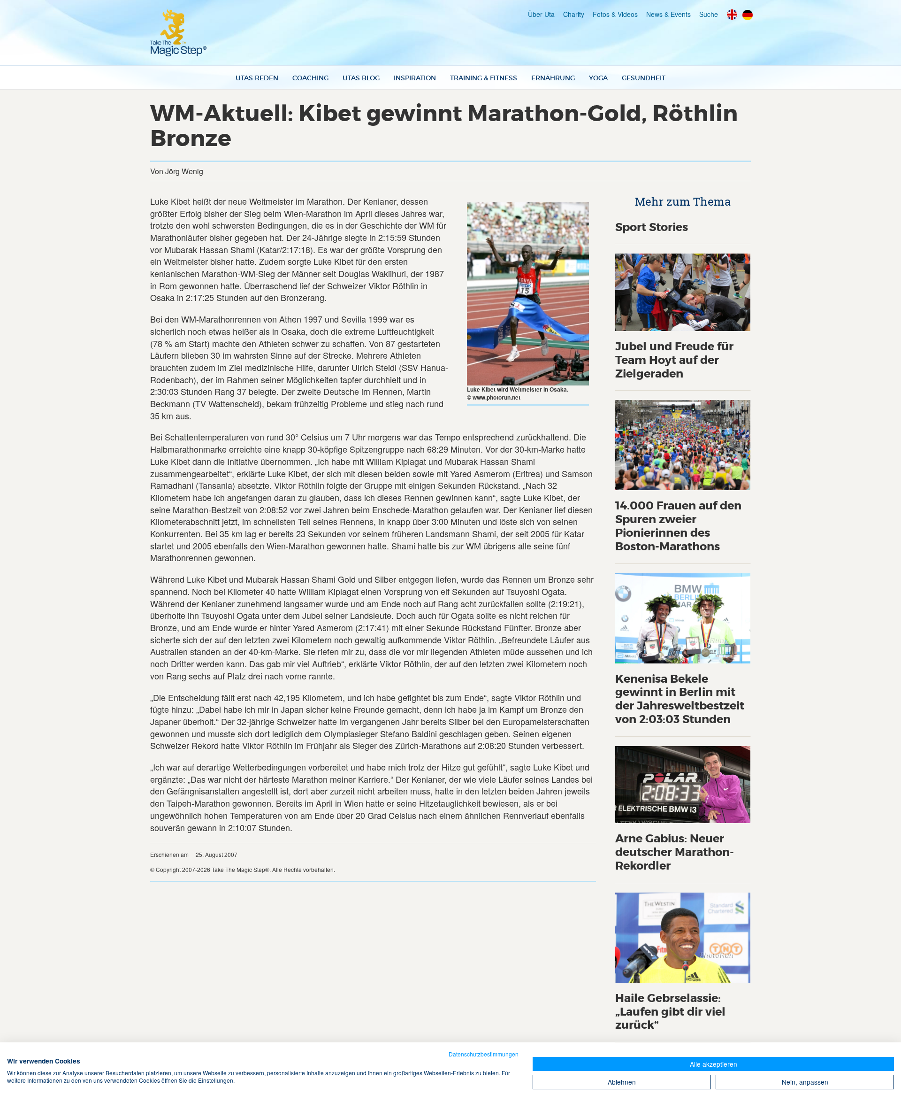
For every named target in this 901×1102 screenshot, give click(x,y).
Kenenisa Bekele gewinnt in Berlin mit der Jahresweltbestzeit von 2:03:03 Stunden (679, 699)
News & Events (668, 14)
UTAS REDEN (257, 78)
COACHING (310, 78)
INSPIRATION (415, 78)
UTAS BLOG (361, 78)
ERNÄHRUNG (553, 78)
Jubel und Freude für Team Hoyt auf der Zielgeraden (674, 360)
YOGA (598, 78)
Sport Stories (651, 227)
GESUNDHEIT (643, 78)
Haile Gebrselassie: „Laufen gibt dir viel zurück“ (670, 1012)
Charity (573, 14)
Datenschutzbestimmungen (484, 1054)
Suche (708, 14)
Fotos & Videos (615, 14)
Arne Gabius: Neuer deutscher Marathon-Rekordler (674, 852)
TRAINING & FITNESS (483, 78)
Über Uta (541, 14)
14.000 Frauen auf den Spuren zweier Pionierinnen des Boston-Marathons (678, 526)
